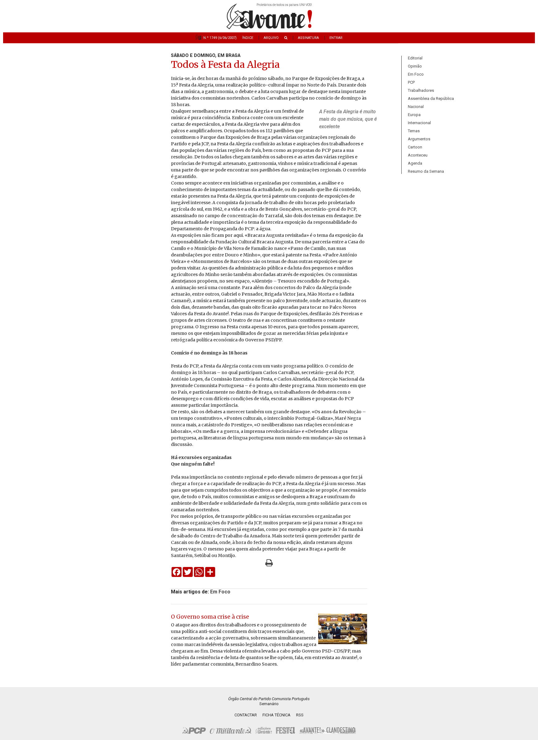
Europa (414, 114)
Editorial (415, 58)
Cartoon (415, 147)
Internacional (419, 122)
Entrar (335, 38)
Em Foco (416, 74)
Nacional (416, 106)
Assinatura (308, 38)
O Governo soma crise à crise (210, 616)
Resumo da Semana (426, 171)
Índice (247, 38)
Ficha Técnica (276, 715)
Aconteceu (417, 155)
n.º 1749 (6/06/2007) (220, 38)
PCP (411, 82)
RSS (300, 715)
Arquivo (271, 38)
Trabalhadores (421, 90)
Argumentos (419, 139)
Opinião (415, 66)
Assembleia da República (431, 98)
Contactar (245, 715)
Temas (414, 131)
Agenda (415, 163)
